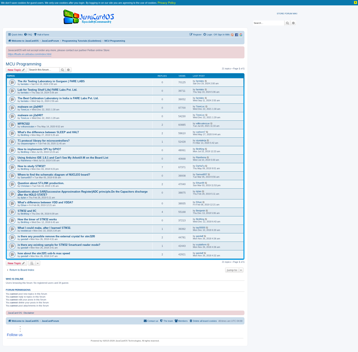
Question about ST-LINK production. (41, 183)
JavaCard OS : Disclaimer (21, 313)
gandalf (24, 239)
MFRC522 (24, 123)
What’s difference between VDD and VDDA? (45, 202)
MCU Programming (23, 64)
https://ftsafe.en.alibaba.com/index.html (29, 54)
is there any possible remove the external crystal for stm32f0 (56, 236)
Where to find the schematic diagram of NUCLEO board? (54, 174)
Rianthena (26, 160)
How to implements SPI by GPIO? (39, 149)
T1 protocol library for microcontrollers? (44, 140)
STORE (280, 13)
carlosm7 (200, 132)
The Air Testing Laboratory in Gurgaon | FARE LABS (51, 81)
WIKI (295, 13)
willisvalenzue (203, 123)
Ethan (24, 205)
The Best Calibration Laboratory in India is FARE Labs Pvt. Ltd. (58, 98)
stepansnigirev (28, 143)
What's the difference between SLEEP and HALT (48, 132)
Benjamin (200, 210)
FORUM (288, 13)
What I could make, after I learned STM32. (44, 227)
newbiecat (26, 230)
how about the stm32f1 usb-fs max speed (44, 253)
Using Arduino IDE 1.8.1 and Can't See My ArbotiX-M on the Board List (63, 157)
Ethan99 (200, 183)
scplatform (201, 244)
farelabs (25, 84)
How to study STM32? (32, 166)
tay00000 (200, 227)
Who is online (14, 279)
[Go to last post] (206, 81)
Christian (25, 186)
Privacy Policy (167, 2)
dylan (23, 197)
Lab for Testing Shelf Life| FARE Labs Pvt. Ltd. (47, 89)
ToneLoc (25, 109)
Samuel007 (26, 177)
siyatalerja (201, 140)
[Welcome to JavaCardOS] (89, 16)
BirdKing (25, 135)
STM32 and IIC (27, 210)
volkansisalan (27, 126)
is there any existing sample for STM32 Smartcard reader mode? (59, 244)
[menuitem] (28, 34)
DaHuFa (200, 166)
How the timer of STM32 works (37, 219)
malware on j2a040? (30, 106)
